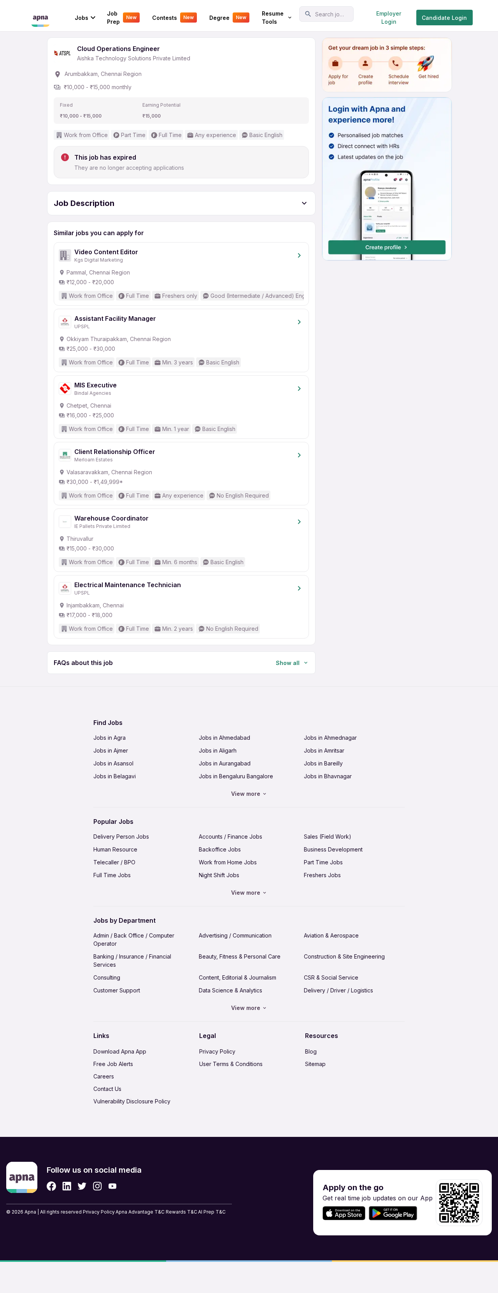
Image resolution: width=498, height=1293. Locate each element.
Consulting (106, 977)
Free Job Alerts (113, 1064)
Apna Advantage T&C (140, 1212)
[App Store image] (344, 1213)
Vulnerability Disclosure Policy (131, 1101)
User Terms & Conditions (231, 1064)
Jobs (81, 17)
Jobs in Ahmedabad (224, 737)
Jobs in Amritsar (324, 750)
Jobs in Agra (109, 737)
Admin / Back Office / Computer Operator (133, 939)
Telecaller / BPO (114, 862)
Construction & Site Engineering (344, 956)
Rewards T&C (181, 1212)
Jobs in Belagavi (114, 776)
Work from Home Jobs (228, 862)
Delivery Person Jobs (121, 836)
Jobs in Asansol (113, 763)
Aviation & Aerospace (331, 935)
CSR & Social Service (331, 977)
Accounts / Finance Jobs (230, 836)
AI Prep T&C (212, 1212)
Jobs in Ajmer (110, 750)
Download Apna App (119, 1051)
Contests (173, 17)
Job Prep (122, 17)
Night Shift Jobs (219, 875)
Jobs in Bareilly (323, 763)
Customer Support (116, 990)
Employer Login (388, 17)
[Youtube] (112, 1186)
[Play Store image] (396, 1213)
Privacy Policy (217, 1051)
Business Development (333, 849)
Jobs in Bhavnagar (328, 776)
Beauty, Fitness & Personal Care (240, 956)
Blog (311, 1051)
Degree (227, 17)
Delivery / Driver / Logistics (338, 990)
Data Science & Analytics (230, 990)
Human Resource (115, 849)
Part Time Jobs (323, 862)
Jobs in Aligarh (218, 750)
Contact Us (107, 1088)
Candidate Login (444, 17)
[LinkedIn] (66, 1186)
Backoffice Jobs (220, 849)
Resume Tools (273, 17)
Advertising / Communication (235, 935)
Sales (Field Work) (327, 836)
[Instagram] (97, 1186)
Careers (103, 1076)
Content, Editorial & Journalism (237, 977)
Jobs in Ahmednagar (330, 737)
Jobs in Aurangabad (225, 763)
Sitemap (315, 1064)
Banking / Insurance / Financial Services (132, 960)
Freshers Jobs (322, 875)
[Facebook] (51, 1186)
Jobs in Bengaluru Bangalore (236, 776)
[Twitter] (82, 1186)
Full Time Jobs (112, 875)
